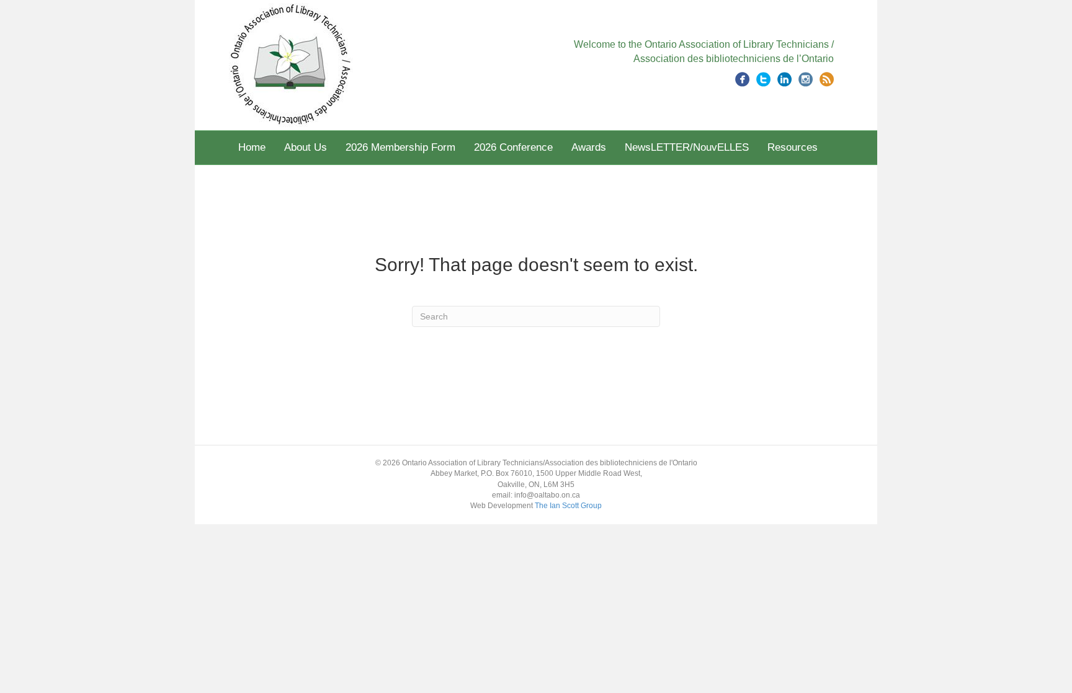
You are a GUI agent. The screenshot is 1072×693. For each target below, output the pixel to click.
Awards (588, 147)
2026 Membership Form (400, 147)
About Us (305, 147)
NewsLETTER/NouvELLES (687, 147)
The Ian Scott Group (568, 505)
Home (252, 147)
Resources (792, 147)
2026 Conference (513, 147)
